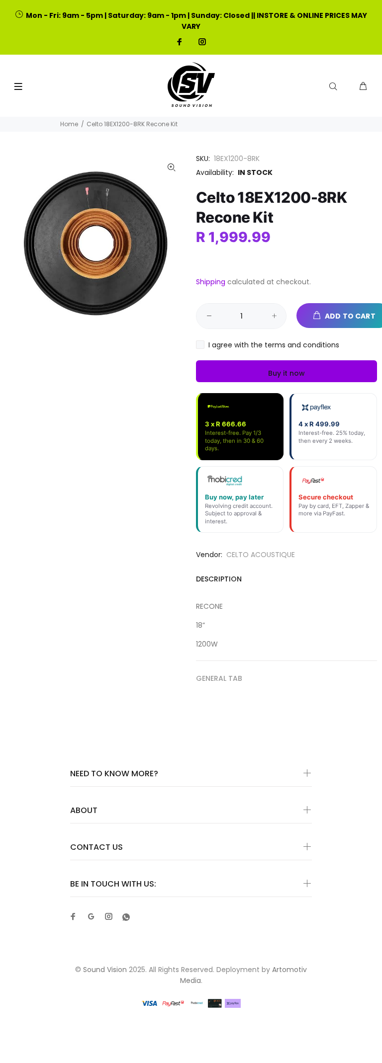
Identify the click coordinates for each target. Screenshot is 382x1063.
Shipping (210, 282)
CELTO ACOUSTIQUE (260, 555)
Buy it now (286, 373)
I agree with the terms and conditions (273, 345)
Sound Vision (105, 970)
